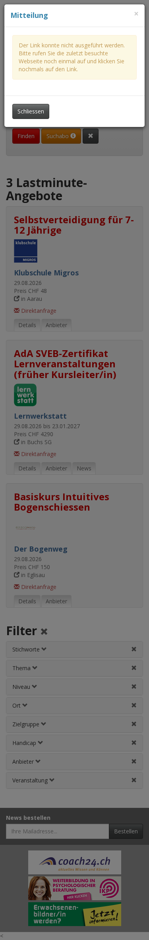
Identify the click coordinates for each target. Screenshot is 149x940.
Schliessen (30, 111)
